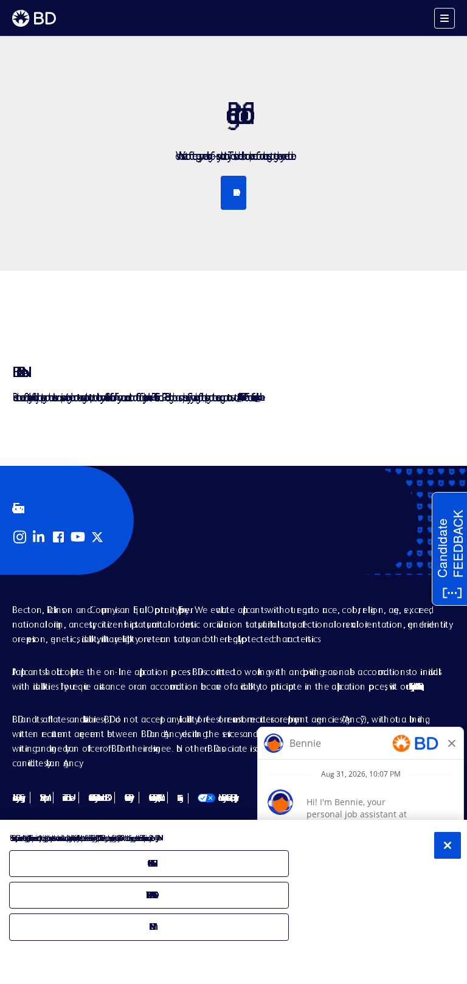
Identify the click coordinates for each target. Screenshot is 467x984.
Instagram (19, 537)
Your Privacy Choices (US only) (216, 797)
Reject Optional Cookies (149, 895)
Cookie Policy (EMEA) (153, 797)
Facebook (58, 537)
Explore (234, 192)
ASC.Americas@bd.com (239, 396)
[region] (233, 902)
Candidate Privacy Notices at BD (96, 797)
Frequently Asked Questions (414, 686)
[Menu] (444, 18)
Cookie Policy (127, 797)
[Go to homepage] (34, 18)
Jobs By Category (16, 797)
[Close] (447, 845)
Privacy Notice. (156, 837)
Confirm (149, 926)
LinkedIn (39, 537)
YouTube (78, 537)
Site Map (42, 797)
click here (257, 396)
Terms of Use (66, 797)
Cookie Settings (178, 798)
